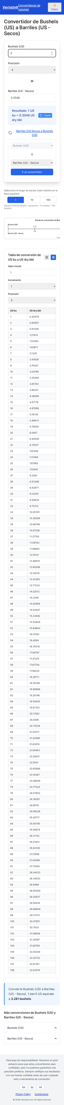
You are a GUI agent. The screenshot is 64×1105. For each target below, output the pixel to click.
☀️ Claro (54, 7)
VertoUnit (10, 7)
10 (32, 199)
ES (32, 1087)
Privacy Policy (23, 1094)
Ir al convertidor (32, 172)
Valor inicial (14, 266)
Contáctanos (41, 1094)
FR (40, 1087)
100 (48, 199)
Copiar (47, 115)
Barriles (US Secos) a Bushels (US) (34, 132)
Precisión (13, 293)
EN (23, 1087)
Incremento (14, 280)
